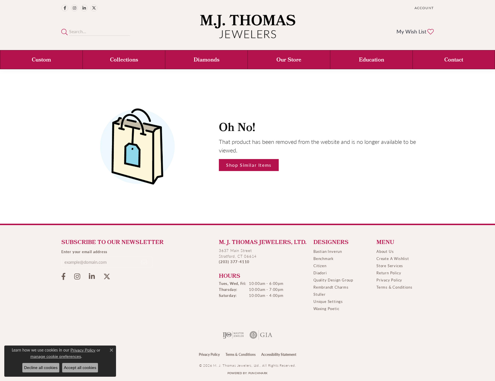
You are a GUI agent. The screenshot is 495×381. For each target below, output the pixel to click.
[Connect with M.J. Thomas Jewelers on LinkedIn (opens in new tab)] (84, 8)
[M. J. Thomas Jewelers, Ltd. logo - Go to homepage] (247, 29)
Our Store (288, 60)
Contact (453, 60)
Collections (124, 60)
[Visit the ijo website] (233, 335)
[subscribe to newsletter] (144, 262)
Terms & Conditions (394, 287)
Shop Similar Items (249, 165)
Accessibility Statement (278, 354)
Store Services (389, 265)
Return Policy (388, 272)
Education (371, 60)
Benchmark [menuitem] (323, 258)
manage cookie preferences (55, 356)
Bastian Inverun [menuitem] (327, 251)
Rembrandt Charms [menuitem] (331, 287)
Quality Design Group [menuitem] (333, 280)
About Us (385, 251)
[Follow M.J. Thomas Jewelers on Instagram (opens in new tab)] (74, 8)
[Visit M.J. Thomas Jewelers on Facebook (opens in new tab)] (64, 8)
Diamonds (206, 60)
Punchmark (258, 373)
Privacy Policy (389, 280)
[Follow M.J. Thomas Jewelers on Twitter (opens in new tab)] (94, 8)
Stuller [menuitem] (319, 294)
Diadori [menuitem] (320, 272)
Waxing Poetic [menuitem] (326, 308)
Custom (41, 60)
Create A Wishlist (392, 258)
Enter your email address (84, 251)
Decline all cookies (41, 367)
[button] (423, 8)
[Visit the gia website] (261, 335)
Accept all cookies (80, 367)
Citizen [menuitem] (320, 265)
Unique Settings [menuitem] (328, 301)
